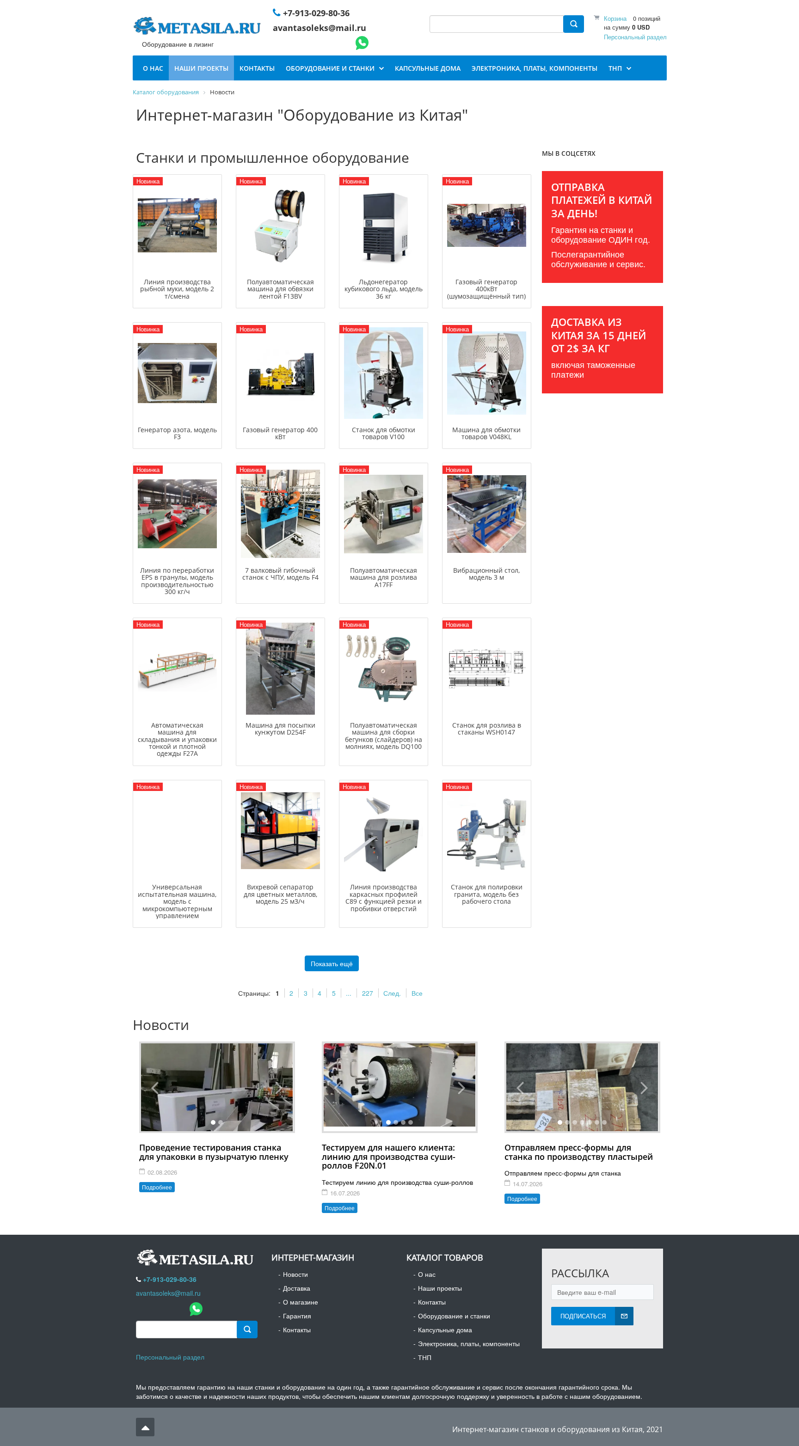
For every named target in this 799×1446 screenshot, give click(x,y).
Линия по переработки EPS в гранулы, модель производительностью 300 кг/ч (177, 581)
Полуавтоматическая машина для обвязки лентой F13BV (280, 288)
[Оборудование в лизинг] (199, 27)
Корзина (615, 18)
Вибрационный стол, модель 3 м (486, 574)
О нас (427, 1274)
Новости (295, 1274)
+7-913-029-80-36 (316, 12)
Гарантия (297, 1315)
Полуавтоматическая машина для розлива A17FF (383, 577)
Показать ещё (332, 963)
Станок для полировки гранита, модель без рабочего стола (486, 894)
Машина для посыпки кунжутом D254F (280, 728)
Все (417, 993)
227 (367, 993)
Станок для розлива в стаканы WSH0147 (486, 728)
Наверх (145, 1427)
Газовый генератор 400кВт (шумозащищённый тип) (486, 288)
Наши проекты (440, 1288)
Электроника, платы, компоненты (469, 1343)
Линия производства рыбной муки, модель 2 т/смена (177, 288)
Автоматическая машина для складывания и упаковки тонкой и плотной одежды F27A (177, 739)
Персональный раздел (635, 36)
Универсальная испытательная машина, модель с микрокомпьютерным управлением (177, 901)
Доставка (296, 1288)
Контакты (297, 1329)
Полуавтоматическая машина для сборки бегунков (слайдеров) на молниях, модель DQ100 (383, 736)
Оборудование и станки (454, 1315)
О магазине (300, 1301)
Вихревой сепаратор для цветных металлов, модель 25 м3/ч (280, 894)
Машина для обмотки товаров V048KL (486, 433)
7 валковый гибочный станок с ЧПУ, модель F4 (280, 574)
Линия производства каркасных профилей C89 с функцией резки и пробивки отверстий (383, 897)
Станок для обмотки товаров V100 (383, 433)
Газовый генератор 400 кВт (280, 433)
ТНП (424, 1357)
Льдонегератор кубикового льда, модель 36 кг (383, 288)
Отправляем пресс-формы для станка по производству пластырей (578, 1152)
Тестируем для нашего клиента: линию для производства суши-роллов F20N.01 (388, 1156)
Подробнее (157, 1187)
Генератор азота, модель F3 (177, 433)
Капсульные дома (445, 1329)
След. (392, 993)
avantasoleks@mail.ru (319, 27)
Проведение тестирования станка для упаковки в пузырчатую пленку (214, 1152)
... (348, 993)
